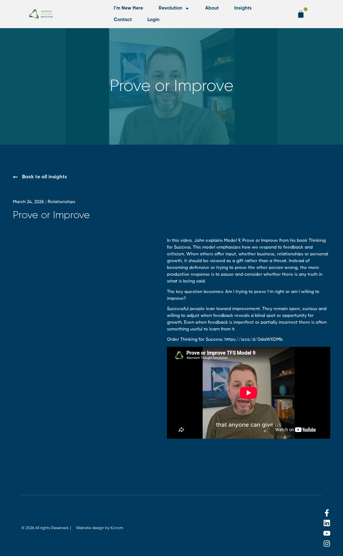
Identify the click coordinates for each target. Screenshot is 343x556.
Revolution (170, 8)
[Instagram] (327, 543)
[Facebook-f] (327, 513)
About (212, 8)
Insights (243, 8)
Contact (123, 19)
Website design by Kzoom (99, 528)
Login (153, 19)
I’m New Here (128, 8)
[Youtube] (327, 533)
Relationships (61, 202)
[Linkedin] (327, 523)
